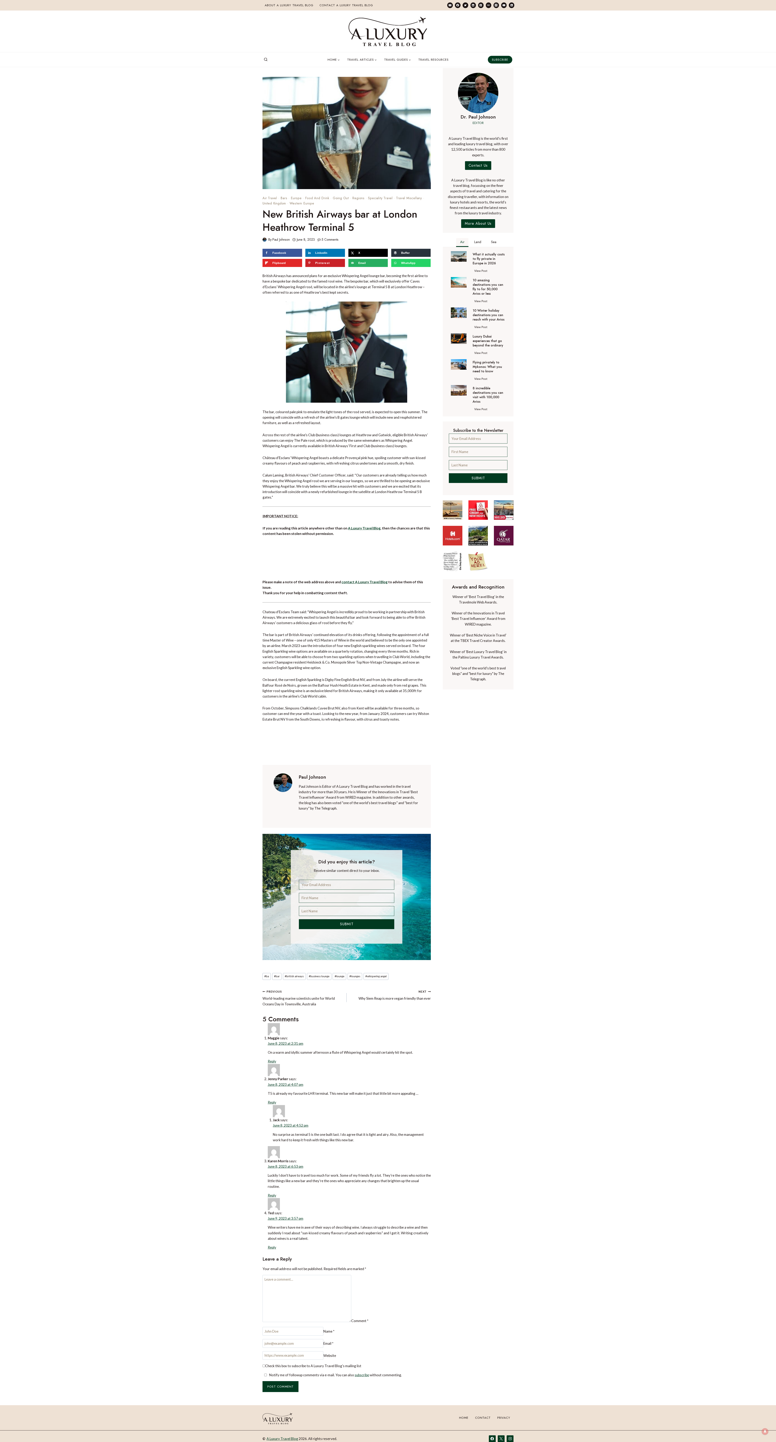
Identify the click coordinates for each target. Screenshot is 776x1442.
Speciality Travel (380, 198)
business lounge (319, 976)
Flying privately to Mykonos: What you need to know (487, 367)
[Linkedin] (473, 5)
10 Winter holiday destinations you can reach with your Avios (488, 315)
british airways (294, 976)
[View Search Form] (266, 60)
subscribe (362, 1346)
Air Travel (270, 198)
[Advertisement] (347, 560)
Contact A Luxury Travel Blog (346, 5)
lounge (339, 976)
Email (327, 1323)
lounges (354, 976)
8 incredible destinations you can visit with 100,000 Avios (488, 395)
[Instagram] (496, 5)
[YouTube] (504, 5)
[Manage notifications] (765, 1431)
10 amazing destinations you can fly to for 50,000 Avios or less (488, 287)
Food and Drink (317, 198)
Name (269, 1323)
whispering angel (376, 976)
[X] (501, 1429)
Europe (296, 198)
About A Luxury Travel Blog (289, 5)
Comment (273, 1269)
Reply (424, 1036)
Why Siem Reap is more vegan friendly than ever (394, 995)
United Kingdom (274, 203)
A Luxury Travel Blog (364, 528)
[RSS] (511, 5)
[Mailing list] (450, 5)
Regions (358, 198)
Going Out (341, 198)
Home (463, 1409)
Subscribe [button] (500, 59)
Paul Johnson (281, 239)
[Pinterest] (481, 5)
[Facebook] (457, 5)
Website (386, 1323)
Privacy (503, 1409)
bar (277, 976)
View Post (481, 271)
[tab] (462, 242)
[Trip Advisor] (488, 5)
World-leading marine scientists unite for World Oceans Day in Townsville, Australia (299, 998)
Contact (483, 1409)
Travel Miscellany (409, 198)
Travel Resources (433, 59)
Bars (283, 198)
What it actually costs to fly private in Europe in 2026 (489, 259)
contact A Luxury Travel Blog (365, 582)
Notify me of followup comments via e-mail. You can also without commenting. (335, 1346)
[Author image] (265, 240)
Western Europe (302, 203)
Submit (346, 924)
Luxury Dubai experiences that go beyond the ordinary (488, 341)
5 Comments (330, 239)
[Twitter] (465, 5)
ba (266, 976)
